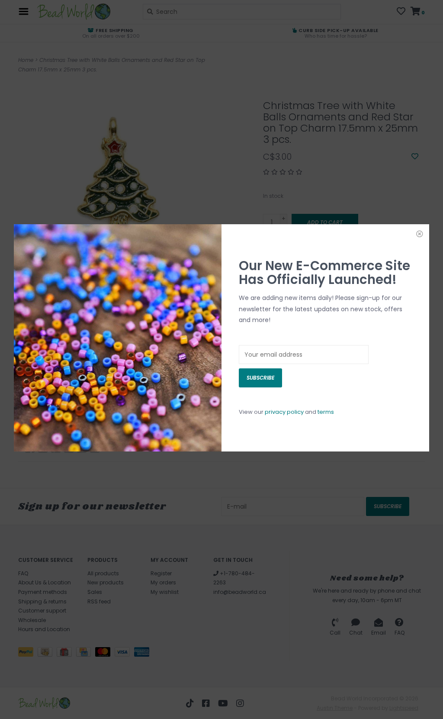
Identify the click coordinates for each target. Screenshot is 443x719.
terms (326, 412)
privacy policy (284, 412)
